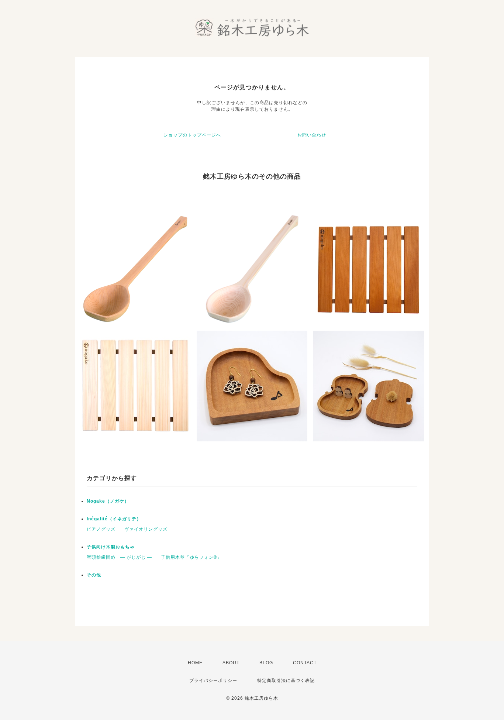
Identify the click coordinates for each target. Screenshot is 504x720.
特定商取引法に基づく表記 (286, 680)
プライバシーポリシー (213, 680)
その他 (94, 575)
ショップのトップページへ (192, 135)
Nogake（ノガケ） (108, 501)
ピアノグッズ (101, 529)
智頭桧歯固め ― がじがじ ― (119, 557)
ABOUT (230, 662)
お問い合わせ (311, 135)
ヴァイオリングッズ (146, 529)
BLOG (266, 662)
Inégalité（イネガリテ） (114, 518)
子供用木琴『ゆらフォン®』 (191, 557)
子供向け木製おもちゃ (111, 547)
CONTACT (305, 662)
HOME (195, 662)
